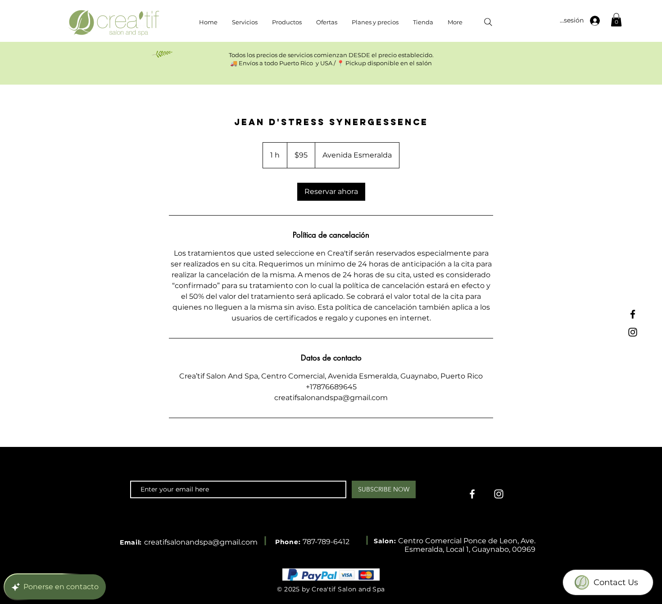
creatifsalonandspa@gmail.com (201, 542)
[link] (331, 192)
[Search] (488, 22)
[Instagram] (633, 332)
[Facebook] (633, 314)
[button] (616, 20)
